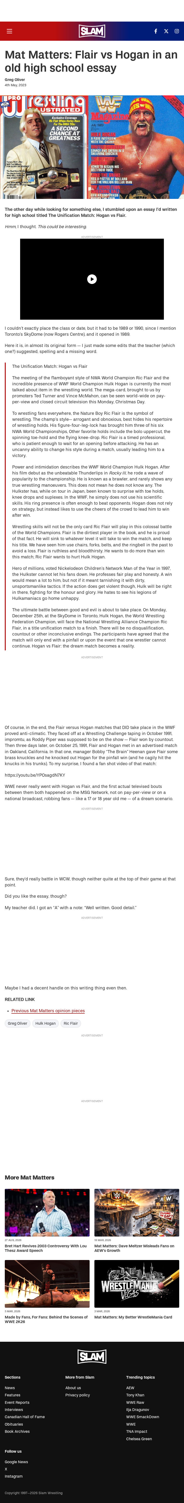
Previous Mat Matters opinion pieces (48, 1010)
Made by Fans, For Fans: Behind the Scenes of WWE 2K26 (46, 1319)
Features (12, 1395)
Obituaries (14, 1424)
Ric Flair (71, 1023)
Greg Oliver (15, 80)
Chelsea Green (139, 1439)
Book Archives (17, 1431)
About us (73, 1388)
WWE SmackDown (142, 1417)
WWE (131, 1424)
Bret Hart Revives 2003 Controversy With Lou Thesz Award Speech (46, 1248)
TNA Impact (136, 1431)
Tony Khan (135, 1395)
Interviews (14, 1410)
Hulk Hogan (45, 1023)
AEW (130, 1388)
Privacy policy (77, 1395)
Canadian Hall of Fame (25, 1417)
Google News (16, 1462)
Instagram (14, 1476)
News (10, 1388)
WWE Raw (135, 1402)
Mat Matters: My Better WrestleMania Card (133, 1317)
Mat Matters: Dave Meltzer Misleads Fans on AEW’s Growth (134, 1248)
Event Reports (17, 1402)
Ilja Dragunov (137, 1410)
